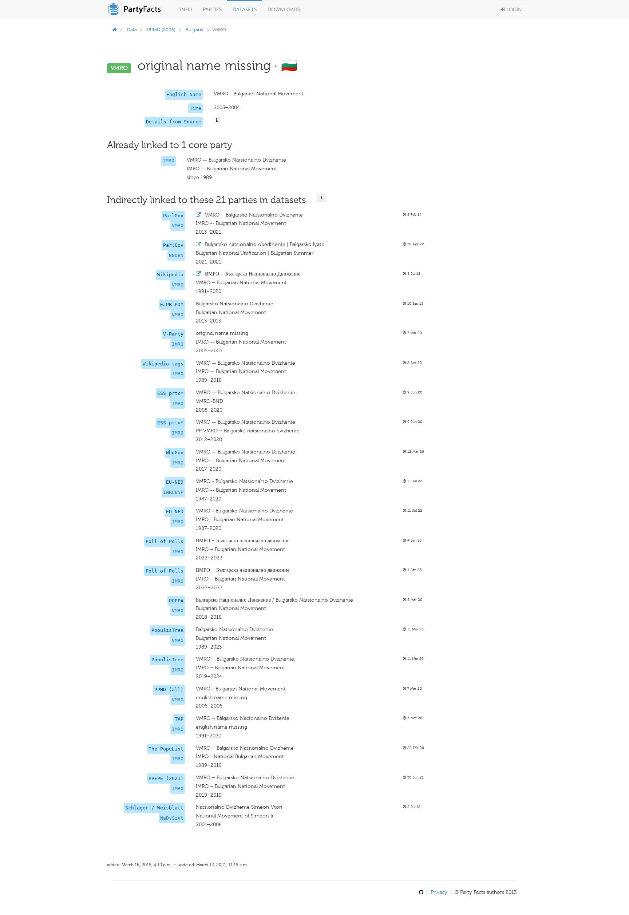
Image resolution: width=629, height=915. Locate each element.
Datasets (245, 10)
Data (132, 29)
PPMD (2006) (161, 29)
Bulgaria (194, 29)
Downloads (284, 10)
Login (513, 10)
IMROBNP (173, 492)
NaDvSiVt (171, 818)
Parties (212, 10)
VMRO (177, 225)
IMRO (168, 160)
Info (186, 10)
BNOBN (176, 255)
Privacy (439, 892)
